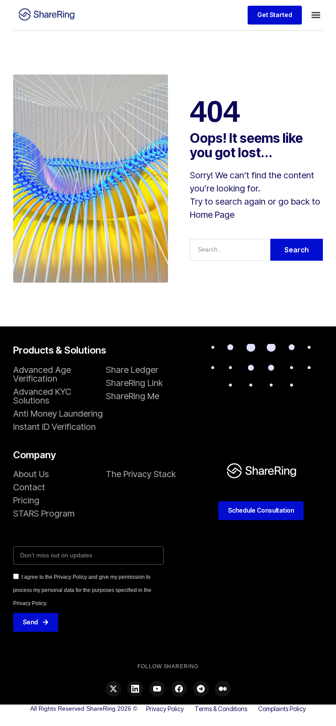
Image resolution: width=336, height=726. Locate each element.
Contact (29, 487)
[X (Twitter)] (113, 689)
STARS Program (43, 513)
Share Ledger (132, 370)
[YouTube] (157, 689)
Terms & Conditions (221, 708)
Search (296, 249)
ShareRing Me (132, 396)
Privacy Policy (165, 708)
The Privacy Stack (141, 474)
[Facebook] (179, 689)
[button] (315, 15)
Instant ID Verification (54, 426)
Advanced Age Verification (42, 374)
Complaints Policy (282, 708)
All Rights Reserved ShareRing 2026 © (83, 708)
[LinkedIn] (135, 689)
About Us (31, 474)
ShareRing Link (134, 383)
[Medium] (223, 689)
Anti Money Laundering (58, 413)
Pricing (26, 500)
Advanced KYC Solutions (42, 396)
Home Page (212, 214)
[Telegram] (201, 689)
